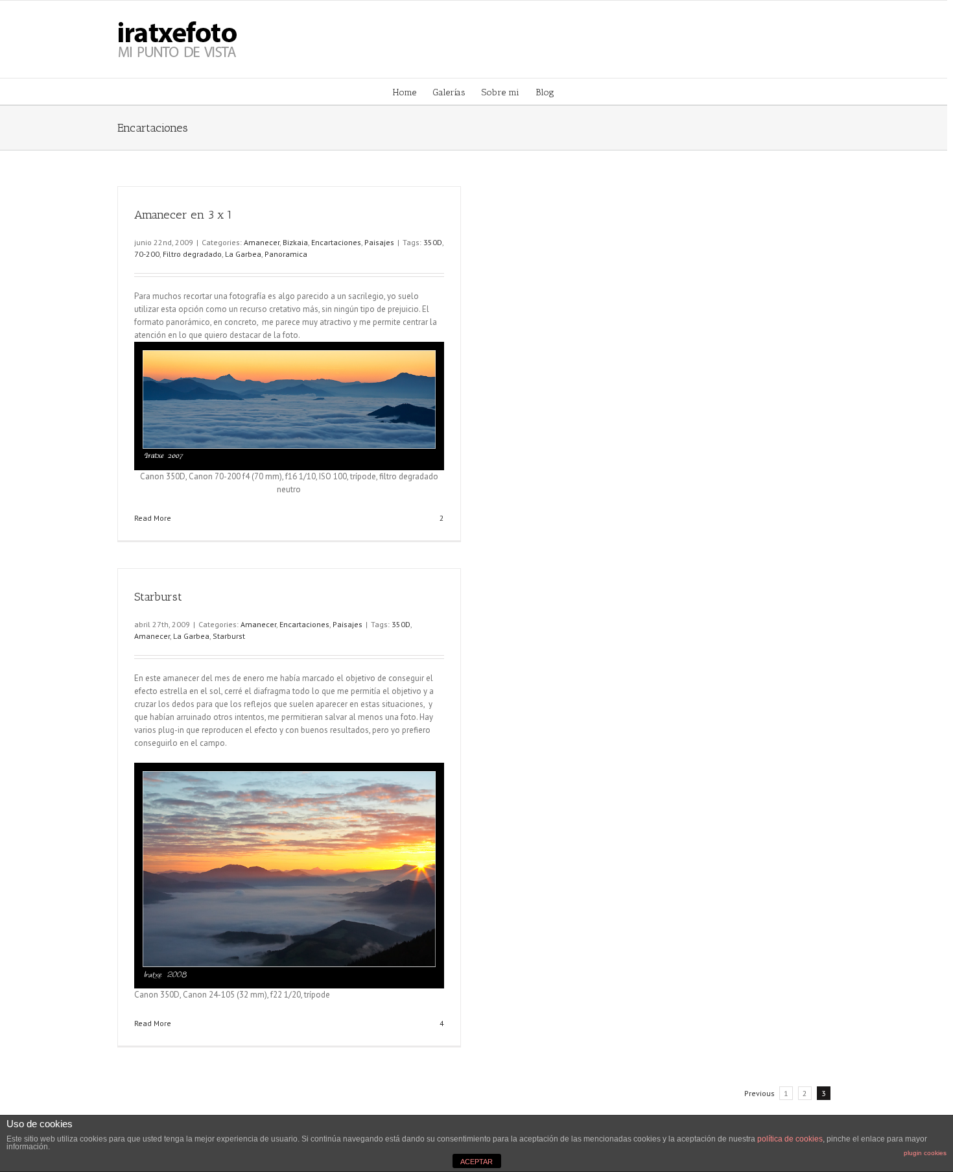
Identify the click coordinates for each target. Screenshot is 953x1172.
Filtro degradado (192, 254)
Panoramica (286, 254)
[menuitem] (412, 91)
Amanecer (261, 242)
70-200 (146, 254)
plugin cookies (925, 1152)
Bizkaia (295, 242)
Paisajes (379, 242)
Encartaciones (336, 242)
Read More (152, 518)
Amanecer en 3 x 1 (183, 215)
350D (432, 242)
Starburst (158, 597)
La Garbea (243, 254)
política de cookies (790, 1138)
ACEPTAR (476, 1162)
